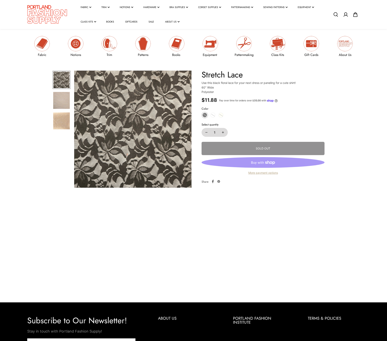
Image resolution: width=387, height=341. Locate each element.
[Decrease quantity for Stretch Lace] (206, 132)
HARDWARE (149, 7)
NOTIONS (125, 7)
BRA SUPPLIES (177, 7)
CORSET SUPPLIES (208, 7)
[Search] (335, 14)
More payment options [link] (263, 172)
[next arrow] (183, 130)
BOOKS (110, 22)
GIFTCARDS (131, 22)
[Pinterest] (218, 181)
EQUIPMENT (304, 7)
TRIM (104, 7)
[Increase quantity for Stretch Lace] (223, 132)
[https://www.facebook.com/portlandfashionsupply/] (212, 181)
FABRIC (84, 7)
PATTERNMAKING (240, 7)
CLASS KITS (87, 22)
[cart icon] (355, 14)
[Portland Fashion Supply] (47, 14)
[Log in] (345, 14)
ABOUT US (171, 22)
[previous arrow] (82, 130)
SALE (151, 22)
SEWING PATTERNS (274, 7)
